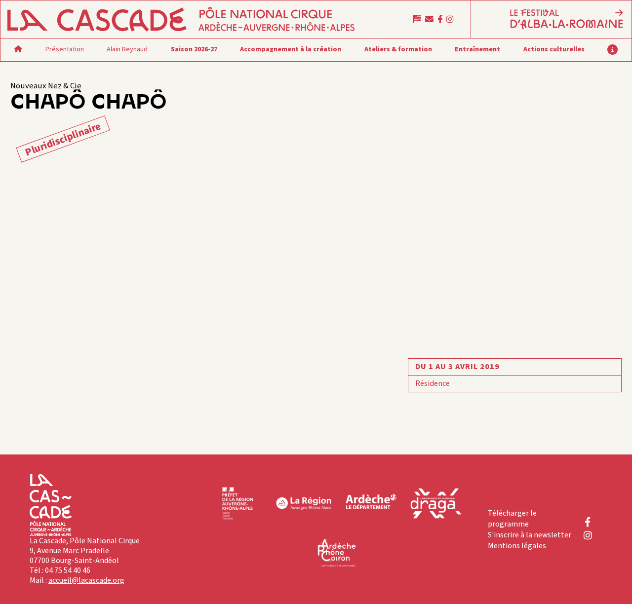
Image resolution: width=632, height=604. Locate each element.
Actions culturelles (554, 49)
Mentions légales (517, 545)
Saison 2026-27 (194, 49)
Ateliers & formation (398, 49)
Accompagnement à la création (290, 49)
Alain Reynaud (127, 49)
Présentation (64, 49)
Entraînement (477, 49)
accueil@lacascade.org (86, 580)
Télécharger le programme (512, 518)
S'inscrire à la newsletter (529, 534)
